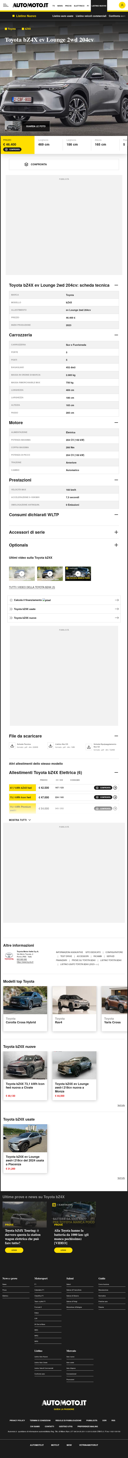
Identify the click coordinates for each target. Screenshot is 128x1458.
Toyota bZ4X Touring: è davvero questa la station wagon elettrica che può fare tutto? (22, 1236)
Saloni (70, 1278)
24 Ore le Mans (39, 1324)
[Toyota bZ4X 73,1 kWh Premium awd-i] (115, 809)
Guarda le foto (36, 126)
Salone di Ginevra (72, 1296)
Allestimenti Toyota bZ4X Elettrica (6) (45, 772)
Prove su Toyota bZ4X (84, 960)
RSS (113, 1420)
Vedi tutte (121, 1105)
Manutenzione (103, 1290)
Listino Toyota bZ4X (111, 960)
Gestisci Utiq (65, 1426)
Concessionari (71, 1374)
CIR (35, 1318)
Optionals (18, 545)
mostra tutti (18, 820)
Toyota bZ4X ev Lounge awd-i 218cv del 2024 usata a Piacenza (25, 1160)
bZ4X (28, 29)
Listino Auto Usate (40, 1362)
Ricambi (98, 956)
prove (58, 1225)
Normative (102, 1296)
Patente (101, 1307)
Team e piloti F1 (40, 1301)
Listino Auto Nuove (41, 1357)
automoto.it (37, 1444)
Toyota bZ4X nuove (25, 618)
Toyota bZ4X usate (25, 609)
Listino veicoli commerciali (91, 16)
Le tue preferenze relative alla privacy (52, 1456)
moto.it (55, 1444)
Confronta (14, 149)
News (4, 1284)
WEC (36, 1330)
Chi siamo (35, 1426)
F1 (35, 1284)
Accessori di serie (27, 532)
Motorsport (41, 1278)
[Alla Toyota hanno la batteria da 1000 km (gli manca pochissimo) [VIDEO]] (78, 574)
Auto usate (70, 1362)
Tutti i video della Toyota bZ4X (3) (32, 587)
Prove (9, 1225)
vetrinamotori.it (88, 1444)
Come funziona (103, 1284)
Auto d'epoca (71, 1368)
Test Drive (66, 956)
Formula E (38, 1307)
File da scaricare (25, 736)
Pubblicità (91, 1420)
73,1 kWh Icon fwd (20, 797)
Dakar (36, 1313)
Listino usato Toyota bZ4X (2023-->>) (79, 964)
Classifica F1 (39, 1296)
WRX (36, 1341)
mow (69, 1444)
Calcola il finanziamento (28, 600)
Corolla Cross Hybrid (21, 1021)
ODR (104, 1420)
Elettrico (5, 1296)
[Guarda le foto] (13, 126)
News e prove (9, 1278)
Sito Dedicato (93, 952)
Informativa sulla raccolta (14, 1456)
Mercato (71, 1351)
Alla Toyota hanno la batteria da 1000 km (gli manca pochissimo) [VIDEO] (71, 1236)
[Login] (122, 5)
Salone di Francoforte (73, 1290)
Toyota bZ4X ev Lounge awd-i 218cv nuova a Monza (72, 1087)
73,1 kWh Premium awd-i (20, 808)
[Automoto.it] (30, 5)
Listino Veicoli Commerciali (43, 1368)
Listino (38, 1351)
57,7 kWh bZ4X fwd (21, 787)
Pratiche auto (103, 1301)
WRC (36, 1336)
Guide (101, 1278)
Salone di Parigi (71, 1301)
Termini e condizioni (40, 1420)
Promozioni (70, 1379)
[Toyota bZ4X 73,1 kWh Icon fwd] (115, 797)
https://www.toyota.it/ (25, 961)
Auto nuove (70, 1357)
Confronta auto (117, 16)
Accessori (83, 956)
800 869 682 (22, 959)
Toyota (12, 29)
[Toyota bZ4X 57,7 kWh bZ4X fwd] (115, 788)
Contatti (49, 1426)
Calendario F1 (39, 1290)
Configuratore (114, 952)
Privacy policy (17, 1420)
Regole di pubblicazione (68, 1420)
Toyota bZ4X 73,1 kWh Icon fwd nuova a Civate (25, 1086)
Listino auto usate (62, 16)
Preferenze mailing (88, 1426)
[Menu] (5, 5)
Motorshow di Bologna (74, 1307)
